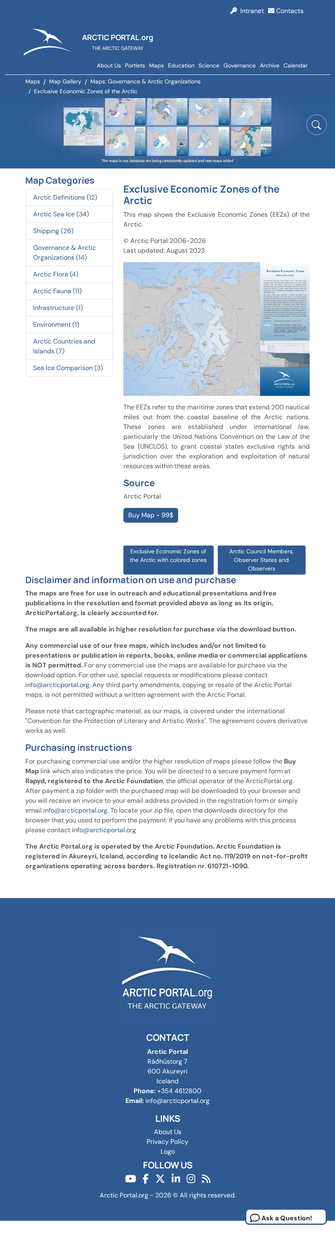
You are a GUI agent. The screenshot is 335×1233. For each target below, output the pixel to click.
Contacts (289, 11)
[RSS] (206, 1179)
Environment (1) (56, 324)
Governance (239, 65)
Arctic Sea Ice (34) (61, 214)
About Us (109, 65)
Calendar (296, 65)
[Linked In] (176, 1179)
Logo (168, 1151)
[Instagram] (191, 1179)
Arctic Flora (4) (55, 274)
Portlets (135, 65)
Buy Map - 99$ (150, 515)
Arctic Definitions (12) (65, 197)
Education (181, 65)
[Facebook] (146, 1179)
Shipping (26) (53, 231)
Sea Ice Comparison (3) (68, 368)
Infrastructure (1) (58, 307)
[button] (316, 125)
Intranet (250, 11)
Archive (269, 65)
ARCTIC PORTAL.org (117, 37)
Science (209, 65)
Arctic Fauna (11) (57, 291)
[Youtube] (130, 1179)
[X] (160, 1179)
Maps (156, 65)
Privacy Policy (167, 1141)
